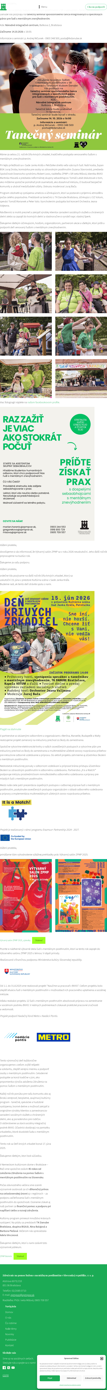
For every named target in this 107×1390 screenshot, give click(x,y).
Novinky (9, 1334)
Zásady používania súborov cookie (70, 1385)
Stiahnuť (38, 940)
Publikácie (10, 1340)
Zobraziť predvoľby (93, 1378)
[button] (101, 1358)
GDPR (6, 1375)
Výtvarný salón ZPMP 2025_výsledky (15, 940)
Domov (9, 1312)
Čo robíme (11, 1323)
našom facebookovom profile (43, 402)
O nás (8, 1318)
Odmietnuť (71, 1378)
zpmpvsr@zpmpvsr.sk (22, 1295)
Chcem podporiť (96, 6)
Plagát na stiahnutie (10, 729)
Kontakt (9, 1345)
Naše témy (11, 1329)
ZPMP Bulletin (6, 1256)
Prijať (50, 1378)
